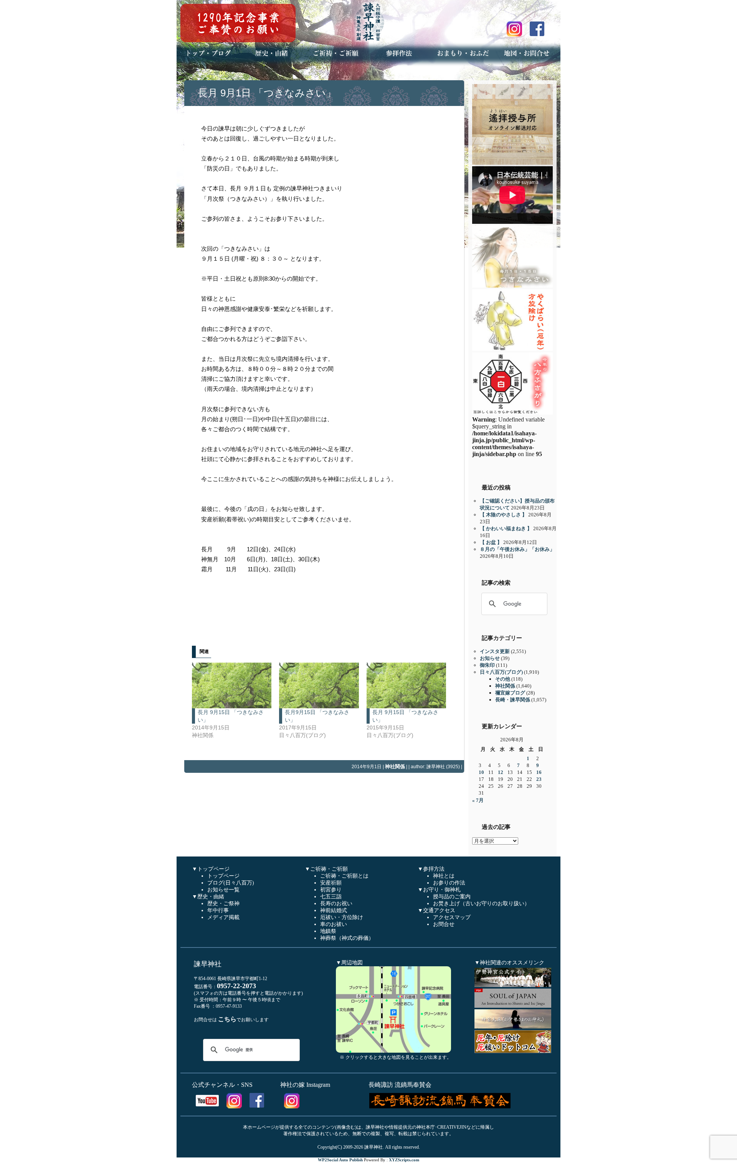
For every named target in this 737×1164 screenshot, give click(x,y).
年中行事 (218, 910)
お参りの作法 (449, 883)
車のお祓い (333, 924)
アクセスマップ (452, 917)
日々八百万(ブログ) (501, 672)
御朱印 (487, 665)
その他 (502, 679)
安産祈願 (331, 883)
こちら (227, 1019)
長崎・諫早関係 (512, 700)
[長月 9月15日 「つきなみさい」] (231, 685)
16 (539, 772)
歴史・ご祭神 (223, 903)
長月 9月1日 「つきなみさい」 (267, 93)
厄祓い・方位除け (341, 917)
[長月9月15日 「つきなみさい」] (319, 685)
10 (481, 772)
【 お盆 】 (491, 542)
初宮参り (331, 890)
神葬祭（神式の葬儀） (347, 938)
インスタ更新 (495, 651)
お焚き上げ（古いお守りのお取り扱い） (481, 903)
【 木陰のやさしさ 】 (503, 515)
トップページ (223, 876)
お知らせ (490, 658)
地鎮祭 (328, 931)
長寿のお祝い (336, 903)
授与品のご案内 (452, 896)
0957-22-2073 (236, 986)
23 (539, 779)
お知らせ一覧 (223, 890)
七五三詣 (331, 896)
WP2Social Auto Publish (340, 1159)
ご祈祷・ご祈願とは (344, 876)
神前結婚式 (333, 910)
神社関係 (395, 766)
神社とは (443, 876)
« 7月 (478, 800)
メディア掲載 (223, 917)
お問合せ (443, 924)
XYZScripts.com (404, 1159)
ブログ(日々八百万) (230, 883)
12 (500, 772)
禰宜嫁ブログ (510, 693)
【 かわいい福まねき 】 (506, 528)
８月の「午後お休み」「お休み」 (517, 549)
